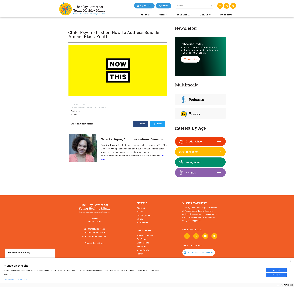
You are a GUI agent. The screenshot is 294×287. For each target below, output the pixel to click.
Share (142, 124)
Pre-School (142, 239)
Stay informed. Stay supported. (201, 252)
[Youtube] (205, 236)
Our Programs (184, 15)
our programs (143, 215)
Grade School (194, 141)
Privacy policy (23, 279)
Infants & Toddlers (145, 235)
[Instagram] (226, 6)
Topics (161, 15)
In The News (225, 15)
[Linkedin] (233, 6)
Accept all (276, 270)
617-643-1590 (94, 221)
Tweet (159, 124)
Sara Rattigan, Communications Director (90, 107)
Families (191, 172)
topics (140, 211)
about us (141, 208)
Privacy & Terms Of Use (94, 243)
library (140, 219)
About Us (146, 15)
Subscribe (192, 59)
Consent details (8, 279)
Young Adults (194, 162)
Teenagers (192, 151)
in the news (142, 222)
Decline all (276, 275)
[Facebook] (220, 6)
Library (204, 15)
